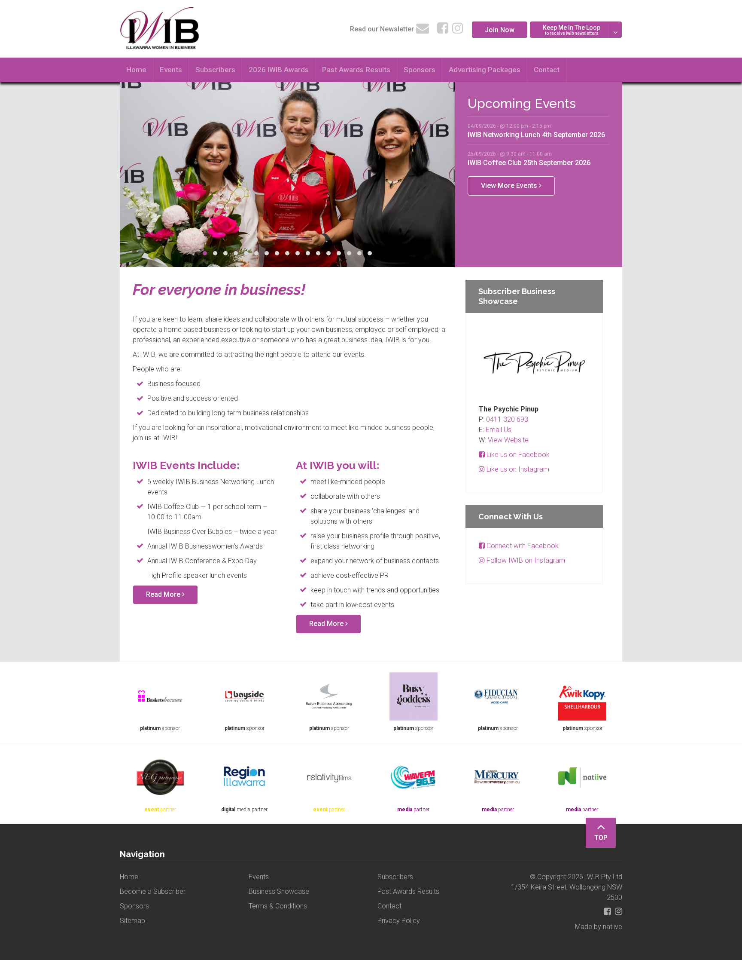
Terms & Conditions (278, 906)
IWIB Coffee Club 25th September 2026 (529, 162)
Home (136, 69)
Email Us (498, 430)
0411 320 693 (507, 419)
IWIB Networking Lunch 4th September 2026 (536, 134)
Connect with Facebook (522, 546)
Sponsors (419, 69)
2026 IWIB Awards (279, 69)
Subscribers (215, 69)
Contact (547, 69)
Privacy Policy (398, 921)
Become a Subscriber (153, 891)
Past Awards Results (356, 69)
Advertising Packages (484, 69)
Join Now (499, 30)
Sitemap (132, 921)
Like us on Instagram (517, 469)
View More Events (510, 185)
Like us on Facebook (517, 455)
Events (171, 69)
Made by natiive (598, 927)
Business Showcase (279, 891)
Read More (164, 594)
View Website (508, 440)
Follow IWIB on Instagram (525, 560)
